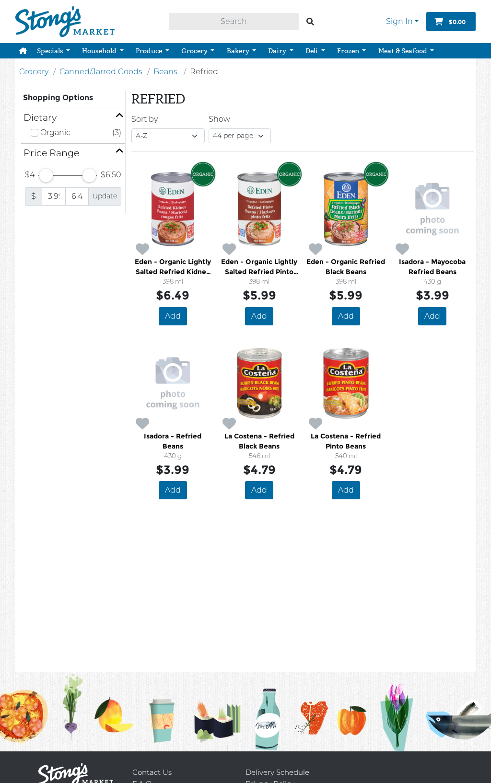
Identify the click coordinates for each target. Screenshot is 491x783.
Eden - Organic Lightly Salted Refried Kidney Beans (173, 267)
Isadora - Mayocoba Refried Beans (432, 266)
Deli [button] (312, 50)
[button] (23, 51)
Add (173, 316)
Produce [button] (150, 50)
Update (105, 196)
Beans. (166, 71)
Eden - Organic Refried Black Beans (345, 266)
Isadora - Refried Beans (172, 441)
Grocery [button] (195, 50)
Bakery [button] (239, 50)
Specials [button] (51, 50)
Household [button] (100, 50)
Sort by (144, 119)
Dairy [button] (278, 50)
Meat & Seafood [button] (403, 50)
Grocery (33, 71)
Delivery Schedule (277, 772)
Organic (55, 132)
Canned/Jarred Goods (100, 71)
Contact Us (152, 772)
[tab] (73, 117)
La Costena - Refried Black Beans (259, 441)
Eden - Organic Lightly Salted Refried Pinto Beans (259, 267)
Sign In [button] (399, 21)
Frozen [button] (349, 50)
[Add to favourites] (142, 249)
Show (219, 119)
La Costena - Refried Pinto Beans (346, 441)
